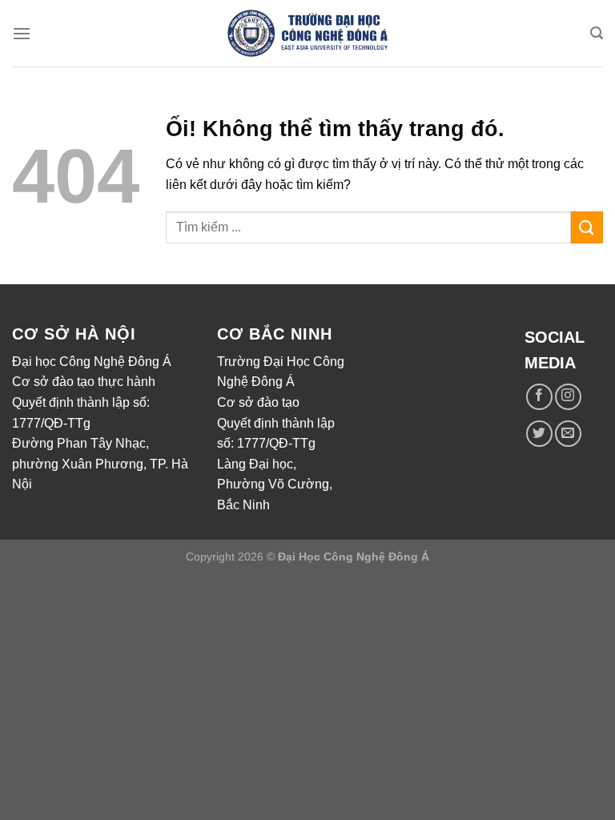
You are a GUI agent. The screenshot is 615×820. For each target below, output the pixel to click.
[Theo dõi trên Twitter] (539, 433)
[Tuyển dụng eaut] (307, 34)
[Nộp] (587, 227)
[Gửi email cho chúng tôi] (568, 433)
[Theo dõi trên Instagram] (568, 397)
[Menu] (21, 33)
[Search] (596, 33)
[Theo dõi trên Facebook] (539, 397)
